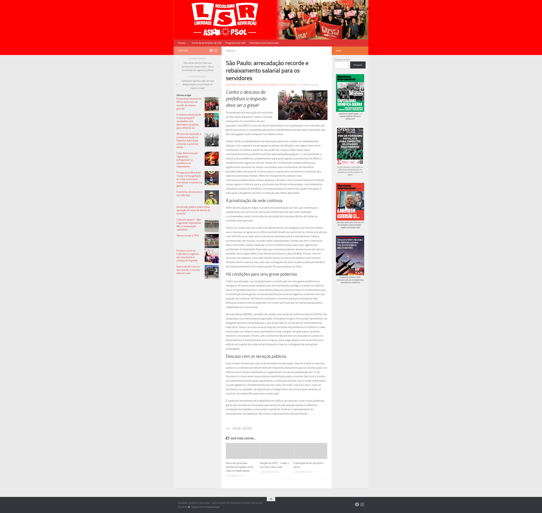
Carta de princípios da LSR (206, 43)
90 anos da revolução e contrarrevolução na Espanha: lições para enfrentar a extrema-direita (188, 140)
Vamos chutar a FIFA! (187, 235)
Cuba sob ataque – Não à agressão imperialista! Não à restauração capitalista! (188, 224)
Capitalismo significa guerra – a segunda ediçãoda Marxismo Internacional (350, 116)
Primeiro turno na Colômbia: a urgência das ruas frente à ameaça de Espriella (187, 255)
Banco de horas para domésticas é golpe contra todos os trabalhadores (239, 467)
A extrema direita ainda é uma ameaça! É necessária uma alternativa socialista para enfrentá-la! (188, 121)
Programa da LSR (235, 43)
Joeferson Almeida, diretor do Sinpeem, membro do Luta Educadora (261, 85)
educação (236, 428)
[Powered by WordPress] (189, 507)
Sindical (231, 50)
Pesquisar (357, 65)
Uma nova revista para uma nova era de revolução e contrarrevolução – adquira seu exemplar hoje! (350, 225)
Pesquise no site (342, 59)
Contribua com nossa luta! (264, 43)
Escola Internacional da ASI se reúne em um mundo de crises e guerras (188, 103)
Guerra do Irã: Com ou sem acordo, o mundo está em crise (188, 270)
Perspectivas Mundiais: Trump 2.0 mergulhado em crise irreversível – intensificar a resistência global (189, 179)
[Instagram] (215, 50)
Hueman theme (213, 507)
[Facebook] (211, 50)
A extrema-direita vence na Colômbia (189, 193)
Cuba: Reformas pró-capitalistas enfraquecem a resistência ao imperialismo (187, 160)
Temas (181, 43)
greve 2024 (247, 428)
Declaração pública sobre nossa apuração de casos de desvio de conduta (193, 210)
